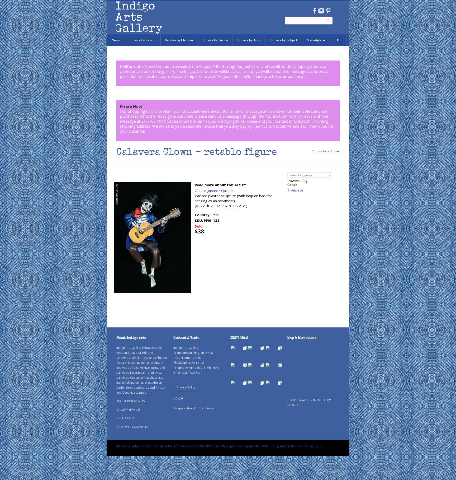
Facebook (314, 11)
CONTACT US (191, 373)
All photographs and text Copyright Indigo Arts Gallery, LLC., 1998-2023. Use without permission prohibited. (188, 446)
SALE (338, 40)
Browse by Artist (249, 40)
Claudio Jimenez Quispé (214, 190)
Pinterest (328, 11)
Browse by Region (143, 40)
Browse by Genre (215, 40)
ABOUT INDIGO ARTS (130, 401)
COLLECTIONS (125, 418)
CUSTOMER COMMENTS (132, 427)
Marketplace (316, 40)
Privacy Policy (186, 387)
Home (335, 151)
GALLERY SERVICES (128, 410)
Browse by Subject (284, 40)
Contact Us (276, 116)
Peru (215, 214)
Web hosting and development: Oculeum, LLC (292, 446)
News (116, 40)
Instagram (321, 11)
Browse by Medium (179, 40)
